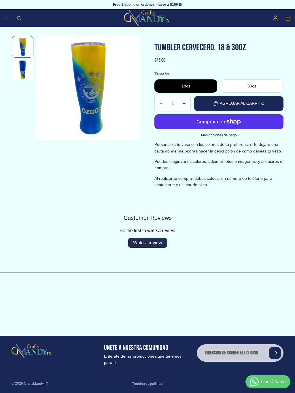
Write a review (147, 242)
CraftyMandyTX (36, 383)
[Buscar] (19, 18)
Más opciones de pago (219, 135)
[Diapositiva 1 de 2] (22, 47)
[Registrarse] (275, 353)
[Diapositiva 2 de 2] (22, 69)
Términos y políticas (147, 384)
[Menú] (6, 18)
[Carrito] (288, 18)
